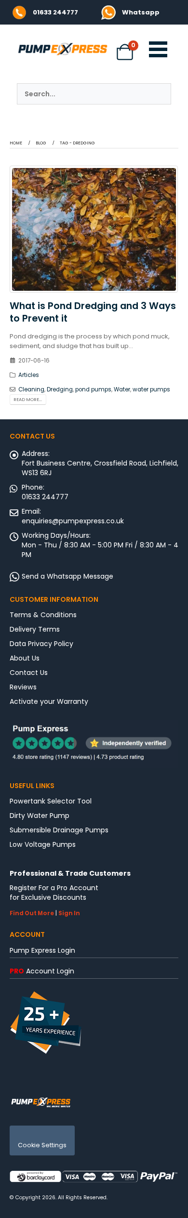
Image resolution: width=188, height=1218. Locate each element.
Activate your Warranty (49, 701)
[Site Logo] (41, 1101)
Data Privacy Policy (41, 643)
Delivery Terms (35, 629)
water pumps (151, 389)
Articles (28, 375)
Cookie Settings (42, 1145)
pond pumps (93, 389)
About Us (25, 658)
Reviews (23, 687)
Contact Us (29, 672)
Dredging (60, 389)
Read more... (27, 399)
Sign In (69, 913)
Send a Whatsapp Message (67, 576)
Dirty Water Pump (39, 815)
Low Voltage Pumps (43, 844)
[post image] (94, 229)
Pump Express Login (42, 950)
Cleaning (31, 389)
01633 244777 (55, 12)
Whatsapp (141, 12)
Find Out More (32, 913)
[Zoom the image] (108, 9)
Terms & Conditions (43, 615)
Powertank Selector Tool (51, 801)
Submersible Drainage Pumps (59, 830)
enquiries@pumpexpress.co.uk (73, 521)
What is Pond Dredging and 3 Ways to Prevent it (93, 311)
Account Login (42, 971)
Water (122, 389)
